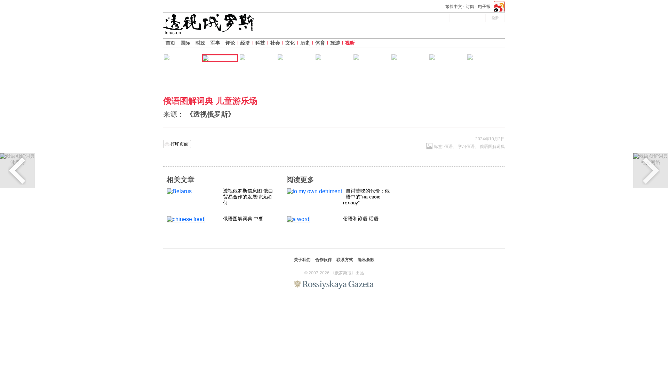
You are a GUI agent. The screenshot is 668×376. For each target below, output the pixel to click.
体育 (320, 43)
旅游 (335, 43)
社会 (275, 43)
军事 (215, 43)
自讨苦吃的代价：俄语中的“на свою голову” (366, 196)
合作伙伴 (323, 259)
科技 (260, 43)
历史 (305, 43)
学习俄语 (466, 146)
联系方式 (344, 259)
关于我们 (302, 259)
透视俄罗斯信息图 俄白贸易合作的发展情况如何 (248, 196)
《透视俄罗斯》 (210, 114)
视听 (350, 43)
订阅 (470, 6)
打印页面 (179, 144)
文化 (290, 43)
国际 (185, 43)
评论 (230, 43)
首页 (170, 43)
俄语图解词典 (492, 146)
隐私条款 (366, 259)
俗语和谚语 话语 (361, 218)
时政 (200, 43)
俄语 (448, 146)
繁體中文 (453, 6)
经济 (245, 43)
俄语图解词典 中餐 (243, 218)
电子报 (484, 6)
